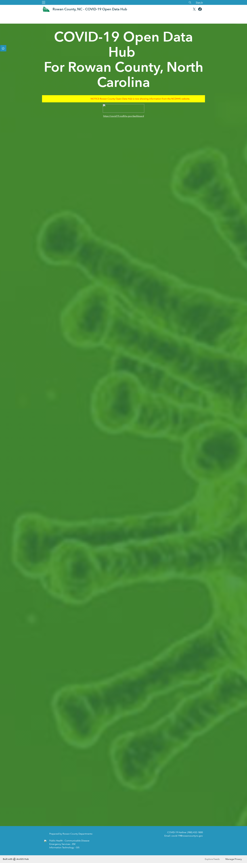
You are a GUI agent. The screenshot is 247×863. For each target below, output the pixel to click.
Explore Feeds (212, 859)
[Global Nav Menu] (43, 2)
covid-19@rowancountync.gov (187, 835)
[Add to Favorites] (3, 48)
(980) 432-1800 (195, 832)
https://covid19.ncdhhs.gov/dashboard (123, 116)
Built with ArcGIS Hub (16, 859)
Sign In (199, 2)
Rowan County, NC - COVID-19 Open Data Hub (90, 9)
